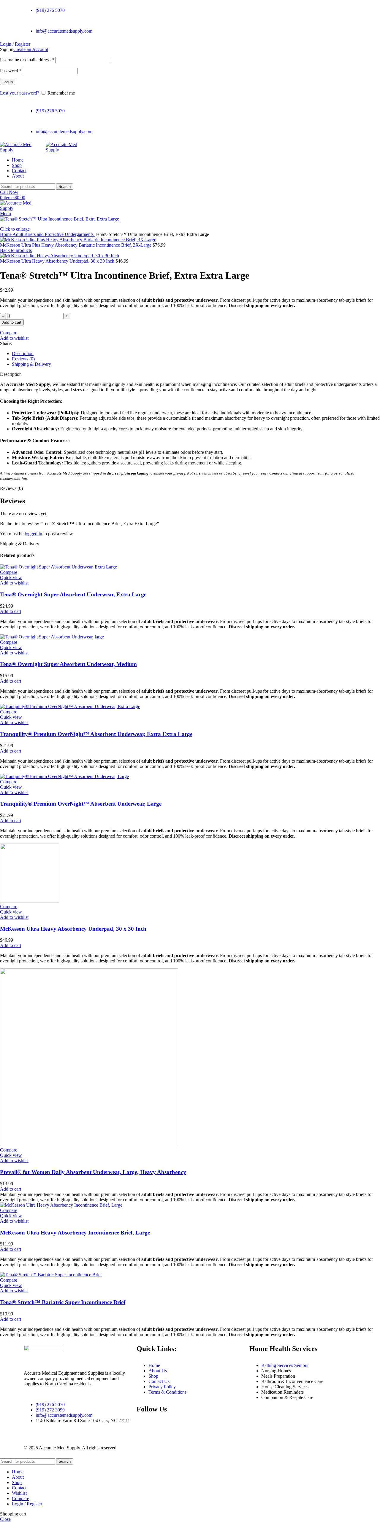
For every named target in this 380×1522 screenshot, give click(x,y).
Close (5, 1519)
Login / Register (27, 1503)
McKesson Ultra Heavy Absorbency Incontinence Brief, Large (75, 1232)
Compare (20, 1498)
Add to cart (11, 322)
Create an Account (30, 49)
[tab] (196, 353)
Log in (7, 82)
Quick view (11, 577)
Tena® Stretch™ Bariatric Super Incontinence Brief (62, 1302)
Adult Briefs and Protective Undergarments (53, 234)
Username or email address (27, 59)
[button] (10, 611)
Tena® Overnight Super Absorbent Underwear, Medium (68, 664)
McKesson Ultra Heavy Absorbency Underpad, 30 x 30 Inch (57, 260)
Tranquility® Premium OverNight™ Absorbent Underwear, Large (81, 804)
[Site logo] (23, 149)
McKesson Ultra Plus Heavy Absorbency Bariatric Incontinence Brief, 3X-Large (76, 244)
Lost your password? (19, 92)
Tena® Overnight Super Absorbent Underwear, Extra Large (73, 594)
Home (6, 234)
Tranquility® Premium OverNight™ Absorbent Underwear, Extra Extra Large (96, 734)
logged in (33, 533)
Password (11, 70)
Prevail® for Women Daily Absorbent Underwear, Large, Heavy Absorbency (93, 1172)
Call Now (9, 192)
